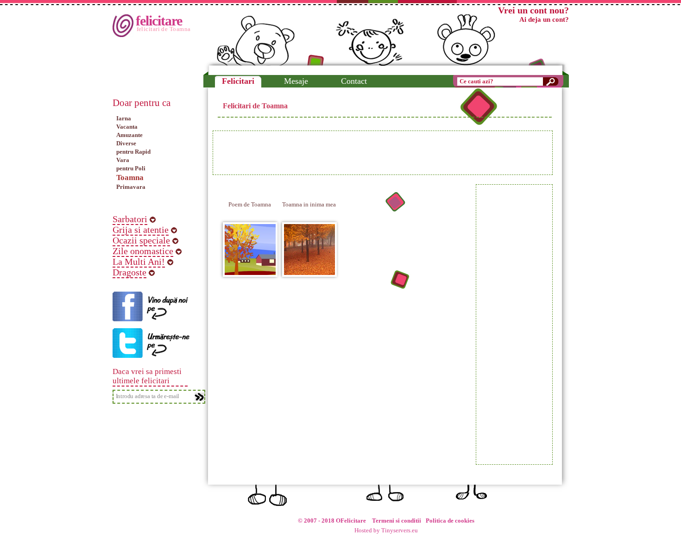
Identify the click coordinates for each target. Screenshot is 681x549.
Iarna (123, 118)
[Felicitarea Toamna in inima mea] (309, 271)
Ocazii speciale (141, 240)
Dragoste (129, 272)
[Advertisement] (382, 153)
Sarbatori (130, 219)
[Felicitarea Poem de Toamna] (250, 271)
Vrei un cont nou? (533, 10)
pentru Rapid (133, 151)
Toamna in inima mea (309, 204)
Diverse (126, 143)
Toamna (130, 177)
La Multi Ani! (139, 261)
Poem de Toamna (249, 204)
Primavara (130, 186)
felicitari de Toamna (164, 29)
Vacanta (127, 126)
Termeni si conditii (396, 521)
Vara (122, 159)
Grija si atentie (141, 230)
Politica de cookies (450, 521)
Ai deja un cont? (544, 19)
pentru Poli (130, 168)
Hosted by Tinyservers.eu (386, 530)
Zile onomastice (143, 251)
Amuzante (129, 134)
